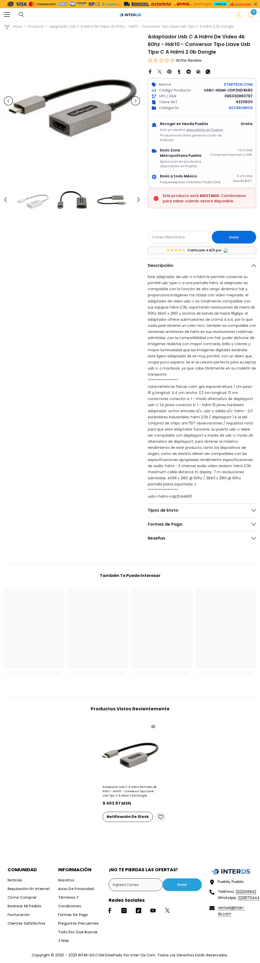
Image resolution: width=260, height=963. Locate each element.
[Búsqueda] (21, 14)
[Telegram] (188, 71)
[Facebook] (150, 71)
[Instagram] (124, 910)
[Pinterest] (169, 71)
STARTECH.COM (238, 84)
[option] (72, 101)
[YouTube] (153, 910)
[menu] (7, 14)
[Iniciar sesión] (238, 14)
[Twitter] (159, 71)
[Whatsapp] (208, 71)
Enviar (234, 237)
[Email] (198, 71)
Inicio (17, 26)
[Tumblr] (179, 71)
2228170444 (248, 897)
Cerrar (255, 4)
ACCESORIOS (241, 107)
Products (36, 26)
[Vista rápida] (153, 726)
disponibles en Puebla (204, 129)
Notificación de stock (128, 816)
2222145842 (246, 891)
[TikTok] (138, 910)
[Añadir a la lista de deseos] (160, 817)
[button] (8, 100)
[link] (34, 673)
